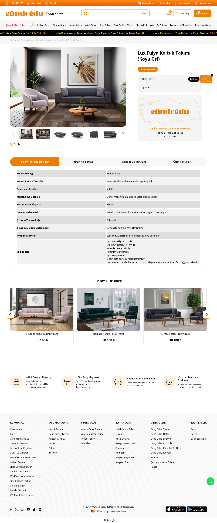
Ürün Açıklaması (84, 162)
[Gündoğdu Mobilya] (24, 13)
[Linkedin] (40, 509)
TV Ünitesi (54, 452)
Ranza (154, 466)
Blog (12, 433)
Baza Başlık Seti (199, 438)
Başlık (194, 433)
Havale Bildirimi (18, 490)
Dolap (119, 433)
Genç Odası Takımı (160, 429)
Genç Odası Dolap (160, 433)
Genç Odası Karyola (161, 452)
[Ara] (143, 13)
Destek (53, 3)
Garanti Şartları (17, 485)
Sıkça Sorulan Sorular (21, 466)
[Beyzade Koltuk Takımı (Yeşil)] (108, 309)
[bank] (108, 511)
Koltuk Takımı (56, 429)
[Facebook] (11, 509)
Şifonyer (120, 448)
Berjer (52, 443)
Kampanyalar (185, 3)
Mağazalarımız (148, 3)
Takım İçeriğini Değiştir (35, 162)
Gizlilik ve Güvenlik (19, 452)
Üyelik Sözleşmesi (19, 443)
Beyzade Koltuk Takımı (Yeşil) (108, 333)
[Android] (197, 509)
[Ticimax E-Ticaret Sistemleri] (108, 520)
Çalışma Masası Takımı (162, 462)
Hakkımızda (16, 429)
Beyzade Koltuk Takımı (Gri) (175, 333)
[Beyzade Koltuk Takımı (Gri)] (175, 309)
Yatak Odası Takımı (125, 429)
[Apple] (176, 509)
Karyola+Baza (123, 462)
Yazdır (17, 144)
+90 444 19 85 (17, 3)
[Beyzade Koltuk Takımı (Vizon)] (41, 309)
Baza (193, 429)
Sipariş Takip (205, 3)
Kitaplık (154, 457)
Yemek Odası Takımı (91, 429)
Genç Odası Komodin (162, 443)
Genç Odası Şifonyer (161, 438)
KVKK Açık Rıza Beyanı (21, 495)
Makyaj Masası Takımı (127, 443)
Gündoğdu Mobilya (19, 438)
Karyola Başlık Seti (125, 457)
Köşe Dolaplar (123, 438)
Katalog (166, 3)
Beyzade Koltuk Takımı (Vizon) (42, 333)
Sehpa (52, 448)
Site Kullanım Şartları (20, 480)
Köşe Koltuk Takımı (59, 433)
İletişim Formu (17, 462)
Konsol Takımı (88, 438)
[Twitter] (16, 509)
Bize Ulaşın (36, 3)
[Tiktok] (34, 509)
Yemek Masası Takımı (92, 433)
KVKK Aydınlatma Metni (22, 476)
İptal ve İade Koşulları (21, 448)
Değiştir (193, 79)
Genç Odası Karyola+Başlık (164, 448)
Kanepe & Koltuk (57, 438)
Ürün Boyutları (182, 162)
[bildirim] (169, 14)
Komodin (120, 452)
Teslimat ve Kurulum (133, 162)
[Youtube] (28, 509)
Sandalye (85, 443)
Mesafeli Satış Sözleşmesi (23, 457)
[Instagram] (22, 509)
